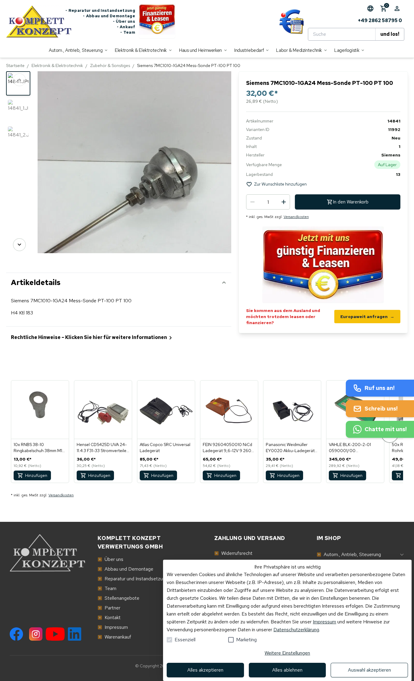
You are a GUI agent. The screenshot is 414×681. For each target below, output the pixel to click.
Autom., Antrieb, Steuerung (349, 554)
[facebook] (16, 634)
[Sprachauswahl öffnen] (370, 8)
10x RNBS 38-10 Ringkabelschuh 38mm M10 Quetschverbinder (39, 448)
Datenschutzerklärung (296, 629)
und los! (389, 34)
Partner (109, 608)
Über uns (124, 21)
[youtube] (55, 634)
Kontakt (109, 617)
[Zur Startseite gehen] (35, 21)
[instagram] (35, 634)
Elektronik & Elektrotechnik (57, 65)
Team (127, 32)
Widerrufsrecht (233, 553)
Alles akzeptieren (205, 670)
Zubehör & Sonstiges (110, 65)
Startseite (15, 65)
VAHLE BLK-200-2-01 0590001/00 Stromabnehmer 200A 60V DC (355, 448)
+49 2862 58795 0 (380, 20)
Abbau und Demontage (109, 15)
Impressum (324, 622)
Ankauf (126, 26)
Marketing (246, 639)
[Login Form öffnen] (397, 8)
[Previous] (19, 80)
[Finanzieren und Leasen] (157, 21)
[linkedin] (74, 634)
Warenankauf (114, 637)
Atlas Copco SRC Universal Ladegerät (165, 447)
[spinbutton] (268, 202)
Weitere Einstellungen (287, 653)
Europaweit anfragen (367, 316)
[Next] (19, 245)
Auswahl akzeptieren (369, 670)
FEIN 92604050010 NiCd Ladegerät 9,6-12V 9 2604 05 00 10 (228, 448)
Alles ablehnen (287, 670)
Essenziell (185, 639)
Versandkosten (296, 216)
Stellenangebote (118, 598)
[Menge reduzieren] (252, 202)
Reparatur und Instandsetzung (100, 10)
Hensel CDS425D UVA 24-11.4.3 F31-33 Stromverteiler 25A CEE (102, 448)
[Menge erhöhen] (284, 202)
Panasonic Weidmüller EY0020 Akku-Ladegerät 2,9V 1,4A (290, 448)
